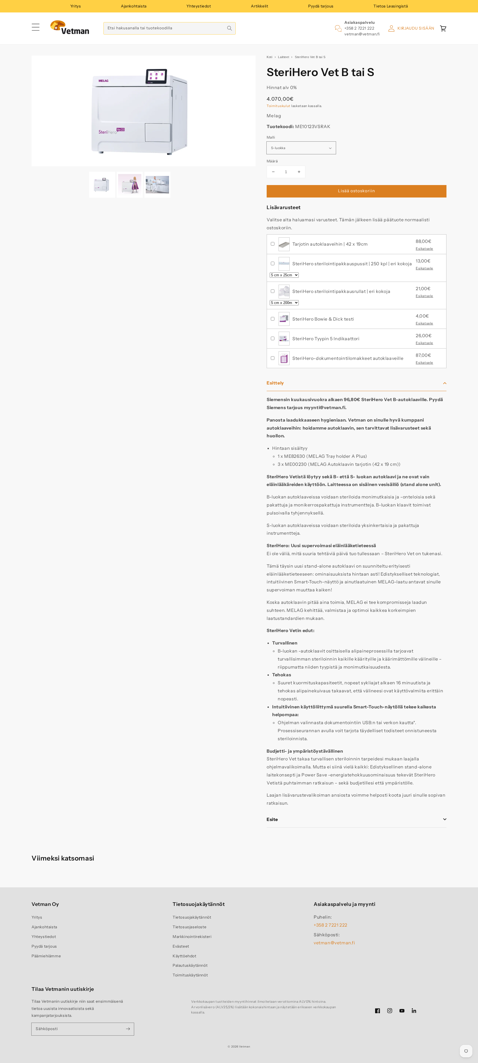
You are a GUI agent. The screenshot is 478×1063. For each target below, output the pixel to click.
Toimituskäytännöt (190, 975)
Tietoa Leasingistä (390, 6)
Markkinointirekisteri (192, 936)
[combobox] (169, 28)
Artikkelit (259, 6)
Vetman (244, 1046)
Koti (269, 57)
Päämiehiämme (46, 955)
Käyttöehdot (184, 955)
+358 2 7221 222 (359, 28)
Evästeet (181, 946)
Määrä (272, 161)
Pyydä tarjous (321, 6)
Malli (271, 137)
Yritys (75, 6)
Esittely (275, 383)
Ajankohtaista (134, 6)
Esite (272, 819)
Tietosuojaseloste (189, 926)
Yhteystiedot (198, 6)
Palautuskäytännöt (190, 965)
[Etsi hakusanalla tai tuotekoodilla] (230, 28)
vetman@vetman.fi (362, 34)
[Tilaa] (128, 1029)
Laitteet (283, 57)
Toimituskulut (278, 106)
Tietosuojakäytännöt (192, 917)
